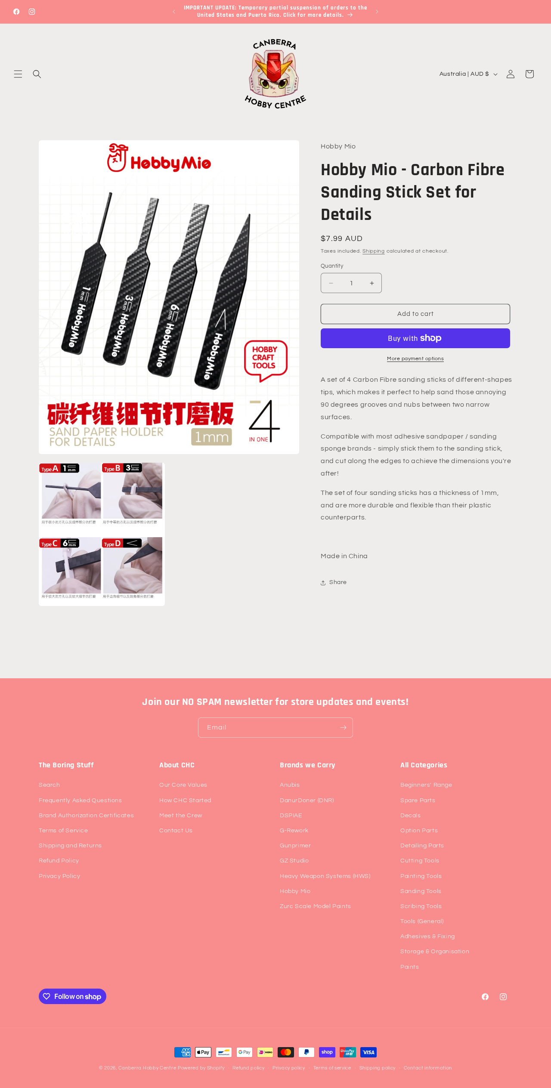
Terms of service (332, 1067)
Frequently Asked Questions (80, 800)
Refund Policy (59, 861)
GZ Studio (294, 861)
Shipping (373, 251)
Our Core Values (183, 785)
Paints (409, 967)
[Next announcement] (377, 11)
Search (49, 785)
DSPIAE (291, 816)
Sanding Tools (421, 891)
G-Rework (294, 831)
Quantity (332, 266)
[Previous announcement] (173, 11)
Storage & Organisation (434, 952)
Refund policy (248, 1067)
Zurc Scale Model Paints (315, 906)
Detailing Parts (422, 846)
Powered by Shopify (201, 1068)
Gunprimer (295, 846)
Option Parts (419, 831)
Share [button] (338, 582)
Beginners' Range (426, 785)
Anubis (290, 785)
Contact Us (176, 831)
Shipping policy (377, 1067)
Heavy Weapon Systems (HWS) (325, 876)
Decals (410, 816)
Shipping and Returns (70, 846)
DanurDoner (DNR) (307, 800)
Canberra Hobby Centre (147, 1068)
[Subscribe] (343, 727)
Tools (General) (422, 921)
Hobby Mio (295, 891)
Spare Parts (418, 800)
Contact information (428, 1067)
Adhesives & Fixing (427, 936)
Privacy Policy (59, 876)
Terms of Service (63, 831)
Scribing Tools (421, 906)
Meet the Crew (180, 816)
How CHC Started (185, 800)
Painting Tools (421, 876)
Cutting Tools (420, 861)
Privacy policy (288, 1067)
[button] (18, 74)
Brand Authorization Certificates (86, 816)
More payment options (415, 359)
